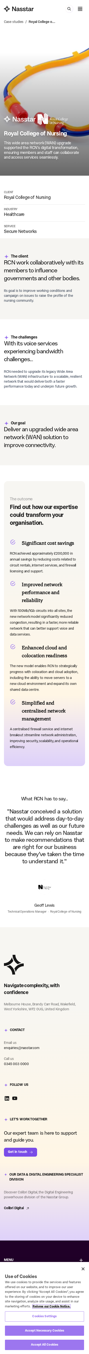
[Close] (83, 1268)
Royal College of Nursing (42, 22)
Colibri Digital (14, 1208)
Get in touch (17, 1152)
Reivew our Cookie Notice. (51, 1306)
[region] (44, 1308)
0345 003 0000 (16, 1064)
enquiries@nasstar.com (22, 1048)
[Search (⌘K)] (69, 9)
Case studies (13, 22)
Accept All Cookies (44, 1344)
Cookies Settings (44, 1316)
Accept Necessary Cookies (44, 1330)
